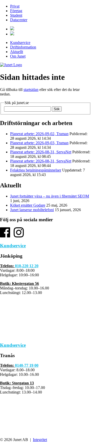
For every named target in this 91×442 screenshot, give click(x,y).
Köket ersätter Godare (27, 205)
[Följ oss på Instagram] (19, 236)
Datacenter (18, 20)
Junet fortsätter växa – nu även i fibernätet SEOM (49, 196)
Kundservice (20, 42)
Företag (16, 11)
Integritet (40, 439)
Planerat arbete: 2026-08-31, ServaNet (40, 152)
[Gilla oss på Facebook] (5, 236)
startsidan (31, 89)
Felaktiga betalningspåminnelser (35, 170)
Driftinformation (23, 47)
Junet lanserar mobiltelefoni (32, 210)
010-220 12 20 (26, 266)
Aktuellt (16, 52)
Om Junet (18, 56)
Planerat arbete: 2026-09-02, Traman (39, 134)
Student (16, 15)
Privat (14, 6)
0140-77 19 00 (26, 365)
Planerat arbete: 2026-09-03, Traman (39, 143)
